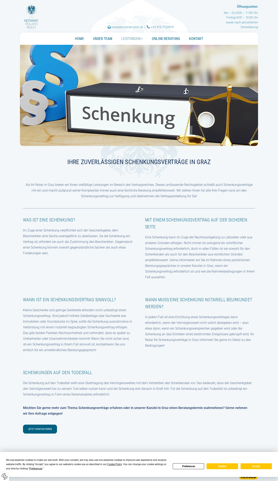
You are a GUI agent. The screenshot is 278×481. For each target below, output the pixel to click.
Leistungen (130, 38)
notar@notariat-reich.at (127, 27)
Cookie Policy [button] (114, 464)
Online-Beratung (166, 38)
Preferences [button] (35, 468)
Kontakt (196, 38)
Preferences (188, 466)
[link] (132, 39)
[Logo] (40, 16)
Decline (222, 466)
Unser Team (102, 38)
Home (79, 38)
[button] (40, 429)
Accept (256, 466)
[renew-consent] (4, 476)
